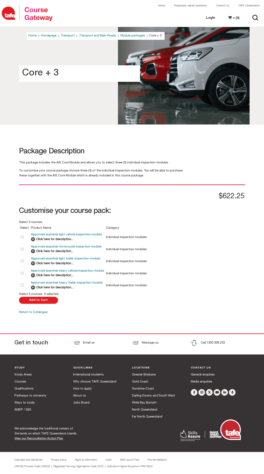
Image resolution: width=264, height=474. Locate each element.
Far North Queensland (147, 416)
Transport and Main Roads (97, 35)
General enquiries (203, 374)
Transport (68, 35)
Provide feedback (157, 460)
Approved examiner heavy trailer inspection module (66, 282)
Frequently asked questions (190, 6)
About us (79, 395)
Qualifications (24, 388)
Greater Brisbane (144, 374)
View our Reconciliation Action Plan (38, 438)
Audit (109, 460)
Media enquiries (201, 381)
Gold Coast (140, 381)
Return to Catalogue (33, 312)
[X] (209, 392)
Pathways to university (30, 395)
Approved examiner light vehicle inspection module (66, 234)
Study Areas (23, 374)
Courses (20, 381)
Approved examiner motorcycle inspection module (66, 246)
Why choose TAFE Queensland (94, 381)
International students (88, 374)
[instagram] (201, 392)
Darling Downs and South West (153, 395)
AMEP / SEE (22, 409)
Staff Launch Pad (129, 460)
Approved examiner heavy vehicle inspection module (67, 270)
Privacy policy (59, 460)
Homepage (48, 35)
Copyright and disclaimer (28, 460)
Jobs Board (81, 402)
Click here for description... (55, 239)
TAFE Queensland (248, 6)
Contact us (222, 6)
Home (161, 6)
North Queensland (144, 409)
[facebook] (194, 392)
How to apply (82, 388)
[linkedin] (224, 392)
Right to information (86, 460)
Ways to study (24, 402)
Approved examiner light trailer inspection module (65, 258)
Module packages (132, 35)
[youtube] (217, 392)
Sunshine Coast (143, 388)
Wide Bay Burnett (144, 402)
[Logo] (10, 13)
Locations (141, 368)
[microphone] (232, 392)
